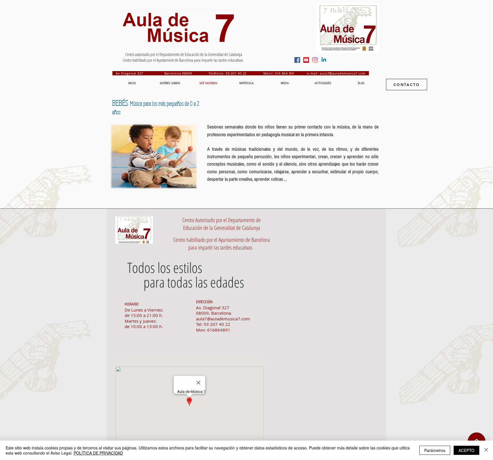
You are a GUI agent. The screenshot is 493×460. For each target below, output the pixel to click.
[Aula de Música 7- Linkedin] (324, 60)
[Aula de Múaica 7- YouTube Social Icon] (306, 60)
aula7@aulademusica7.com (342, 73)
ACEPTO (466, 450)
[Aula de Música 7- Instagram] (315, 60)
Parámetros (434, 450)
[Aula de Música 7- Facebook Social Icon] (297, 60)
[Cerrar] (486, 450)
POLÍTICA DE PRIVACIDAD (98, 453)
